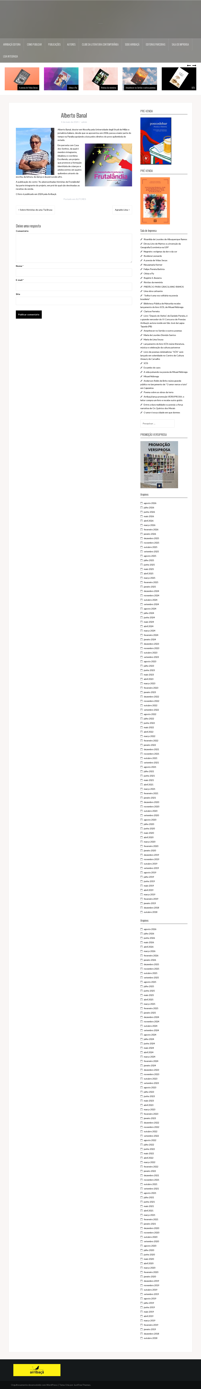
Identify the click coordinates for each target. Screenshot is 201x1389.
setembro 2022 (151, 709)
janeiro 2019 (150, 903)
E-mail (20, 280)
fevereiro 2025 (151, 582)
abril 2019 (148, 890)
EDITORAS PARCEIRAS (155, 44)
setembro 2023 (151, 657)
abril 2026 (148, 520)
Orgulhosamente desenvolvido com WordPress (34, 1385)
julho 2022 (149, 718)
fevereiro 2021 (151, 793)
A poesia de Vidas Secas (155, 260)
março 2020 (149, 841)
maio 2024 (149, 621)
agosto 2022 (150, 714)
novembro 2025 (151, 542)
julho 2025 (149, 560)
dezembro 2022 (151, 696)
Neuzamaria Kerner (153, 264)
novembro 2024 (151, 595)
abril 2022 (148, 731)
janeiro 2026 (150, 534)
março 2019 (149, 894)
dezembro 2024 (151, 591)
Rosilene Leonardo (153, 256)
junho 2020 (149, 828)
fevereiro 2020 (151, 846)
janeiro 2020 (150, 850)
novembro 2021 (151, 753)
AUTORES (71, 44)
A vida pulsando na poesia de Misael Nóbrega (165, 372)
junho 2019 (149, 881)
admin (84, 122)
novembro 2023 (151, 648)
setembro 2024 (151, 604)
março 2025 (149, 577)
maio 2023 (149, 674)
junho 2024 (149, 617)
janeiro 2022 (150, 745)
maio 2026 (149, 516)
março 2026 (149, 525)
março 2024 (149, 630)
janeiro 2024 (150, 639)
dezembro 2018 (151, 907)
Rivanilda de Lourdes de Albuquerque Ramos (165, 239)
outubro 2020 (150, 811)
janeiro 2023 (150, 692)
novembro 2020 (151, 806)
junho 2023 (149, 670)
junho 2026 (149, 512)
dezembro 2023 (151, 643)
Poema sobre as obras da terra (158, 392)
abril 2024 (148, 626)
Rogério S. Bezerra (153, 278)
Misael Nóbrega (151, 376)
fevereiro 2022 (151, 740)
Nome (19, 266)
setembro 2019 (151, 868)
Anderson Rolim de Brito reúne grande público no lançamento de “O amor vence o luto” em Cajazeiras (163, 384)
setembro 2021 (151, 762)
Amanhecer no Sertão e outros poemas (123, 87)
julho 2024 (149, 613)
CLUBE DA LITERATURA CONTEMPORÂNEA (100, 44)
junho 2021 (149, 775)
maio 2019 (149, 885)
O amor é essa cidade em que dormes (162, 412)
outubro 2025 (150, 547)
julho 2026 (149, 507)
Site (18, 294)
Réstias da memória (90, 87)
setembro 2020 (151, 815)
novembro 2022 (151, 701)
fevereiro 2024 (151, 635)
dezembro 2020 (151, 802)
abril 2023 (148, 679)
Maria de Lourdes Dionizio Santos (160, 335)
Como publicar (34, 44)
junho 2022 (149, 723)
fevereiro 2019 (151, 898)
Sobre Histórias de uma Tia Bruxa (36, 209)
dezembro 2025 (151, 538)
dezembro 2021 (151, 749)
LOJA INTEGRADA (10, 56)
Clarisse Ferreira (152, 311)
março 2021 (149, 789)
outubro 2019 (150, 863)
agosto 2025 (150, 556)
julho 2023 (149, 665)
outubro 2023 (150, 652)
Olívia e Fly (55, 87)
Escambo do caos (152, 367)
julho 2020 (149, 824)
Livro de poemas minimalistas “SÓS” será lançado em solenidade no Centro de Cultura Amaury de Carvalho (162, 355)
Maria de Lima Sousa (153, 339)
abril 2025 (148, 573)
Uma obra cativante (153, 291)
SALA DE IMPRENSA (180, 44)
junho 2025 (149, 564)
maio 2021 (149, 780)
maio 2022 (149, 727)
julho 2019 (149, 876)
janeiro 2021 (150, 797)
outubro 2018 (150, 912)
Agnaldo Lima (121, 209)
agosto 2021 (150, 767)
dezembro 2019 (151, 855)
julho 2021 (149, 771)
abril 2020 (148, 837)
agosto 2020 (150, 819)
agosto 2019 (150, 872)
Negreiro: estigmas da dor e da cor (160, 251)
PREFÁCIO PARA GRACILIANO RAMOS (164, 286)
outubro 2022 (150, 705)
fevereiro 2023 (151, 687)
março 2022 (149, 736)
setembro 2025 (151, 551)
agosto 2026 (150, 503)
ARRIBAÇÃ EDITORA (12, 44)
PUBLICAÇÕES (54, 44)
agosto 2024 (150, 608)
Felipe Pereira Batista (154, 269)
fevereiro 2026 (151, 529)
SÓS (175, 87)
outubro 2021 (150, 758)
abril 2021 (148, 784)
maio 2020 (149, 833)
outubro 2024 (150, 599)
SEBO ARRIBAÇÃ (132, 44)
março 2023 (149, 683)
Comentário (22, 231)
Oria (67, 1385)
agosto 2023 (150, 661)
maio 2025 (149, 569)
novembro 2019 (151, 859)
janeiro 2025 (150, 586)
